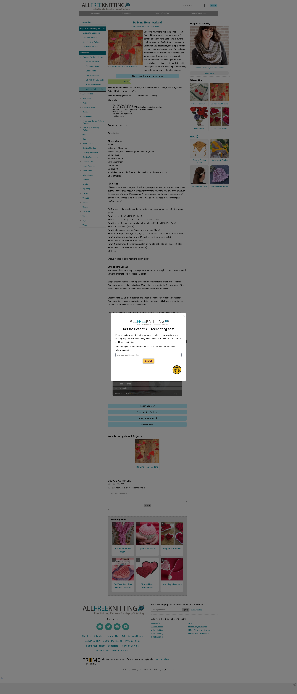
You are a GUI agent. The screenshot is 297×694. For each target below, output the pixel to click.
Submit (148, 361)
